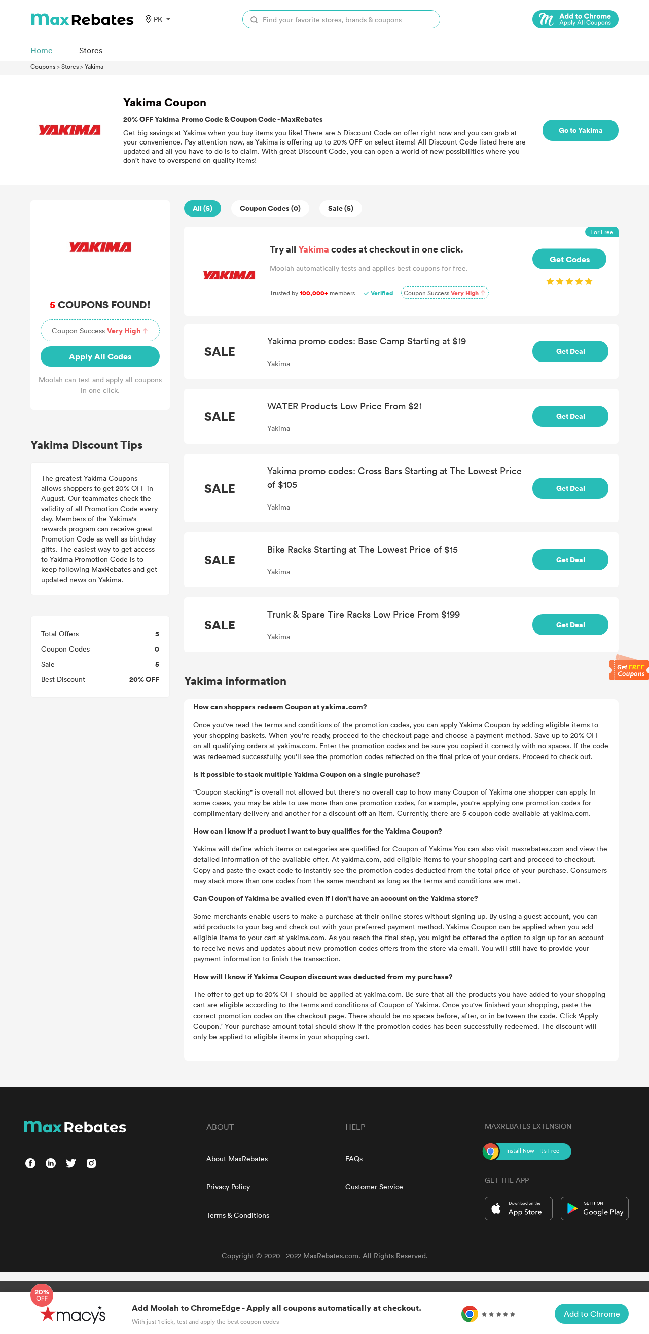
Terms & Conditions (237, 1215)
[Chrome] (575, 19)
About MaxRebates (237, 1158)
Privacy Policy (228, 1187)
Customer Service (374, 1187)
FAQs (354, 1158)
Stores (70, 66)
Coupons (42, 66)
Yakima (94, 66)
